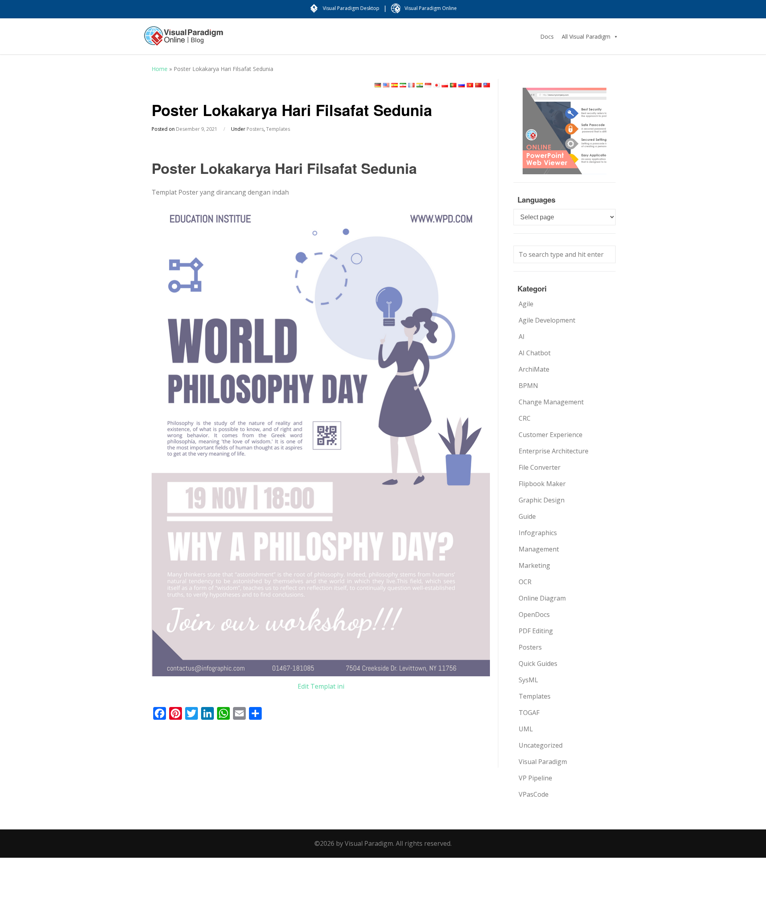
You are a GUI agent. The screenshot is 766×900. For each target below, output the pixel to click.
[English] (386, 85)
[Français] (411, 85)
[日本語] (436, 85)
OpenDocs (534, 614)
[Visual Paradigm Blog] (183, 39)
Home (160, 69)
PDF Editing (536, 630)
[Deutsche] (378, 85)
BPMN (528, 385)
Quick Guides (538, 663)
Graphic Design (542, 500)
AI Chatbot (535, 353)
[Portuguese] (453, 85)
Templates (278, 129)
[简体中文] (478, 85)
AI (522, 336)
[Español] (394, 85)
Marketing (534, 565)
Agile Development (547, 320)
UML (526, 729)
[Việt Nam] (470, 85)
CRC (525, 418)
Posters (255, 129)
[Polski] (445, 85)
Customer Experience (550, 434)
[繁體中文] (487, 85)
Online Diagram (542, 598)
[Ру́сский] (461, 85)
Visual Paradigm (543, 761)
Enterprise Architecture (553, 451)
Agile (526, 303)
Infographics (538, 532)
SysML (528, 679)
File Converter (540, 467)
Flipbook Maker (542, 483)
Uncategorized (541, 745)
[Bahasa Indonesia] (428, 85)
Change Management (551, 402)
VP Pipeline (535, 778)
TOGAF (529, 712)
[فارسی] (403, 85)
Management (539, 549)
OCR (525, 581)
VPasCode (534, 794)
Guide (527, 516)
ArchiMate (534, 369)
